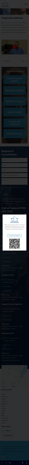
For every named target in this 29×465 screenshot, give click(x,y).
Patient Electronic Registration (14, 235)
